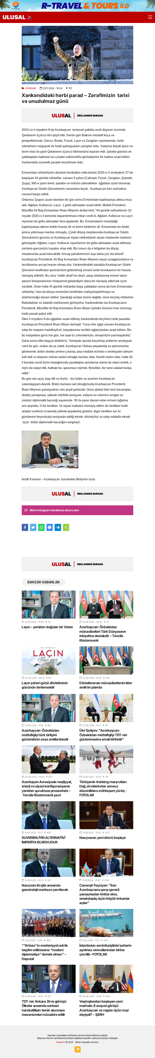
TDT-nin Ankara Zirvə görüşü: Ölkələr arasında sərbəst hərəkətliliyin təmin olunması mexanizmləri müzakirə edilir (44, 1008)
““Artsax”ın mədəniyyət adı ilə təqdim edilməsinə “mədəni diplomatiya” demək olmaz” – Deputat (45, 952)
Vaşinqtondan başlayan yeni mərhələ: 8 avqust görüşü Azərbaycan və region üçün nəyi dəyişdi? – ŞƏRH (104, 1008)
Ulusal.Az (60, 1042)
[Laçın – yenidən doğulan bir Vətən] (49, 605)
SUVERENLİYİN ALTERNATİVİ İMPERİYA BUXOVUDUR (43, 840)
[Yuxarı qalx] (144, 1047)
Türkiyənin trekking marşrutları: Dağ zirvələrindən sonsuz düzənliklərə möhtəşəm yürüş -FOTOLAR (103, 788)
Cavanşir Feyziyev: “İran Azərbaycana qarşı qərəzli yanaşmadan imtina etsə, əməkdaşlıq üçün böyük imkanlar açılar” (104, 894)
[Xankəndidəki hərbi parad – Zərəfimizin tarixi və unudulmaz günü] (77, 55)
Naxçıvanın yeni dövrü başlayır (102, 838)
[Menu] (148, 17)
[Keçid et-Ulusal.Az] (14, 17)
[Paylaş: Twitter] (33, 527)
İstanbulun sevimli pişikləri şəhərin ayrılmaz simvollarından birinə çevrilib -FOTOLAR (105, 949)
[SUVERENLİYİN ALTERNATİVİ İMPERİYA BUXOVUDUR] (49, 815)
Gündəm (30, 88)
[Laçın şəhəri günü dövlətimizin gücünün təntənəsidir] (49, 660)
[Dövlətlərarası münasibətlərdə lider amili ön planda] (106, 660)
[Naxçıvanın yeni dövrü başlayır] (106, 815)
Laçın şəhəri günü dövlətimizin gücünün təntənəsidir (45, 685)
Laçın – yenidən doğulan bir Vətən (47, 627)
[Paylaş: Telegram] (58, 527)
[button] (66, 527)
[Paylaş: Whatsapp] (41, 527)
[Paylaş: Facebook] (25, 527)
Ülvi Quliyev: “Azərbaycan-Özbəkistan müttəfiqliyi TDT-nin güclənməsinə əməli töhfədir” (103, 734)
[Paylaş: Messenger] (49, 527)
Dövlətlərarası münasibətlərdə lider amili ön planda (105, 685)
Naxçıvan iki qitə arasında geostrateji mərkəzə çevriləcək (45, 887)
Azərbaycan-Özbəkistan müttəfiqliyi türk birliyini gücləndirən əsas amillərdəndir (45, 734)
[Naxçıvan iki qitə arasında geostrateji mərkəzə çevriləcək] (49, 863)
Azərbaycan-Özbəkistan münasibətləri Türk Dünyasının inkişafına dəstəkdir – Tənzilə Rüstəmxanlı (102, 633)
